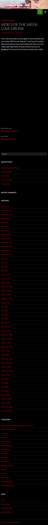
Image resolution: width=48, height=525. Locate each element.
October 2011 (6, 250)
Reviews (4, 469)
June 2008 (4, 383)
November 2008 (6, 363)
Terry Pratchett (6, 180)
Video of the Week (8, 20)
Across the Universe (8, 429)
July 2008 (4, 379)
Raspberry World (7, 465)
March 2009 (5, 355)
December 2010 (6, 287)
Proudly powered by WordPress (10, 522)
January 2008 (5, 403)
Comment (4, 433)
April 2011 (5, 271)
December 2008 (6, 359)
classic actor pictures (8, 138)
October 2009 (6, 343)
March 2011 (5, 275)
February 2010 (6, 327)
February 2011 (6, 279)
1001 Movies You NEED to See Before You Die (17, 425)
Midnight (4, 457)
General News (6, 441)
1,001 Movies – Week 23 (9, 130)
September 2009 (7, 347)
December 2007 (6, 407)
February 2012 (6, 234)
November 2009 (6, 339)
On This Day (5, 461)
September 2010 (7, 299)
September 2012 (7, 214)
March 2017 (5, 206)
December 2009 (6, 335)
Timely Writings (6, 481)
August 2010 (5, 303)
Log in (3, 500)
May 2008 (4, 387)
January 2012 (5, 238)
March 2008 (5, 395)
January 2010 (5, 331)
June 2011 (4, 263)
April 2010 (5, 319)
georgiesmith (5, 449)
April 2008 (5, 391)
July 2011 (4, 258)
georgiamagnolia (7, 445)
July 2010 (4, 307)
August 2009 (5, 351)
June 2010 (4, 311)
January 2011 (5, 283)
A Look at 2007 (6, 172)
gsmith (20, 33)
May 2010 (4, 315)
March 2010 (5, 323)
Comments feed (6, 508)
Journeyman (5, 184)
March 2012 (5, 230)
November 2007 (6, 411)
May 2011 (4, 267)
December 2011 (6, 242)
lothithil (4, 453)
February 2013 (6, 210)
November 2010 (6, 291)
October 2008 (6, 367)
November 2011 (6, 246)
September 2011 (7, 254)
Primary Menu (45, 11)
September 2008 (7, 371)
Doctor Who (5, 176)
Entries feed (5, 504)
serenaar (4, 473)
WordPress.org (6, 512)
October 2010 (6, 295)
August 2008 (5, 375)
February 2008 (6, 399)
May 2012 (4, 222)
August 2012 (5, 218)
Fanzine (3, 437)
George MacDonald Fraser (10, 168)
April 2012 (5, 226)
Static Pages (5, 477)
